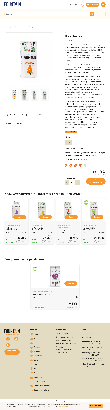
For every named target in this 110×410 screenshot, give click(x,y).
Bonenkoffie (27, 27)
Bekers (36, 368)
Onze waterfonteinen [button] (42, 390)
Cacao (36, 343)
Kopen (71, 283)
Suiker (36, 360)
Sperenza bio (90, 225)
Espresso (37, 225)
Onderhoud (38, 377)
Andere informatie (13, 123)
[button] (76, 5)
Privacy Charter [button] (61, 352)
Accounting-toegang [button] (12, 352)
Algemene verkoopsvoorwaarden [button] (64, 348)
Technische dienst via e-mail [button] (66, 344)
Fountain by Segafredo (64, 226)
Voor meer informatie (66, 406)
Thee (36, 338)
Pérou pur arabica (42, 291)
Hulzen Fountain (40, 381)
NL (103, 4)
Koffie (17, 27)
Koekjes (37, 351)
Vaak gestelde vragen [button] (64, 340)
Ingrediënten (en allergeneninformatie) (23, 115)
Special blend (13, 225)
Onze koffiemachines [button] (42, 386)
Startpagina (8, 27)
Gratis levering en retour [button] (65, 337)
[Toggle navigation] (103, 14)
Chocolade (38, 356)
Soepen (37, 347)
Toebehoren (38, 373)
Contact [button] (88, 338)
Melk (35, 364)
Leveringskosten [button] (62, 334)
